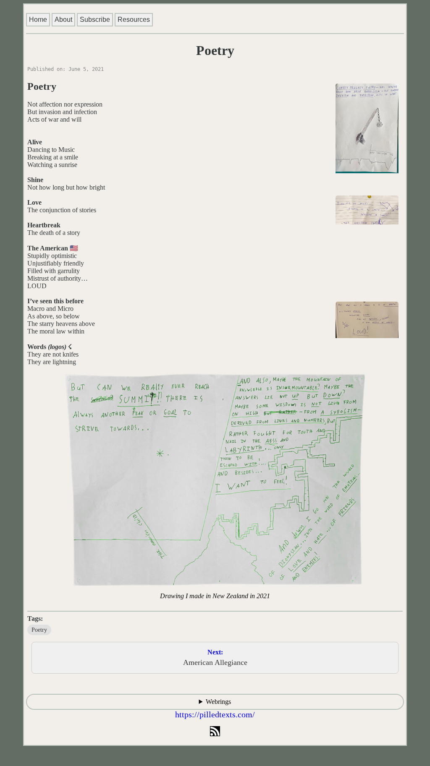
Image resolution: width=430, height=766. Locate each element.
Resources (134, 19)
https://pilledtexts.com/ (215, 714)
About (63, 19)
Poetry (39, 630)
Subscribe (95, 19)
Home (38, 19)
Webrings (218, 701)
